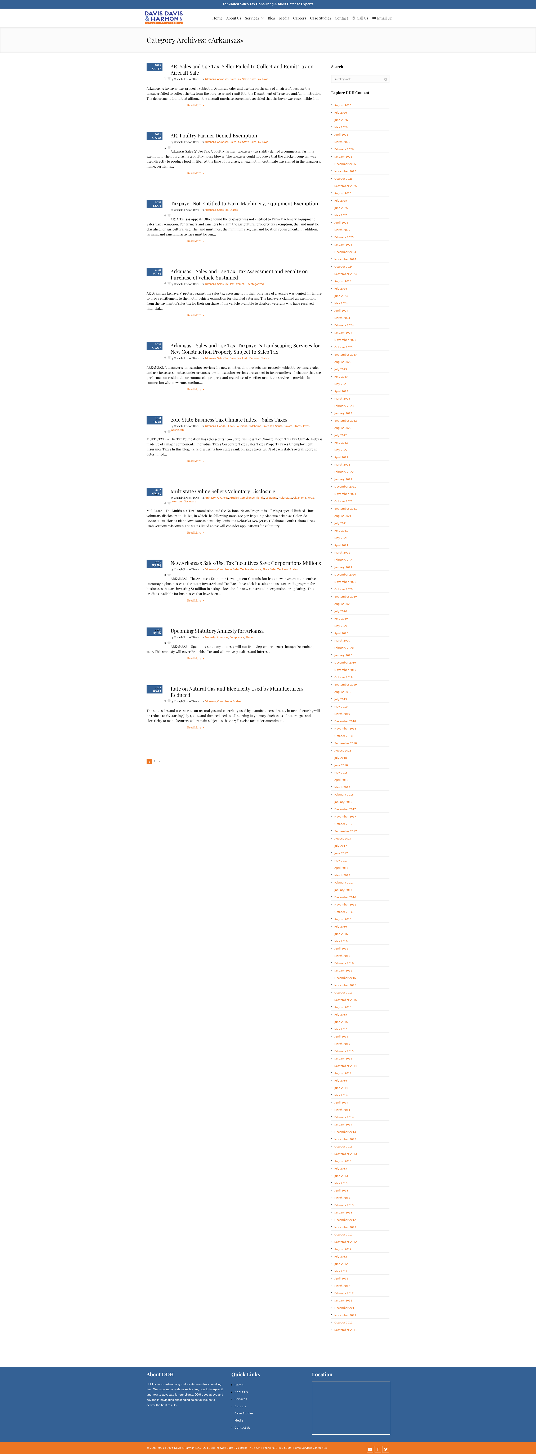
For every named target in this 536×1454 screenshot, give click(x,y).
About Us (233, 18)
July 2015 (340, 1014)
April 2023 (341, 391)
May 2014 (341, 1095)
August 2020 (342, 603)
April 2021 (341, 545)
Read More (194, 105)
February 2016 (344, 963)
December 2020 (345, 574)
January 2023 (343, 413)
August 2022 (342, 427)
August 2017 (342, 838)
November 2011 (345, 1315)
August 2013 (342, 1161)
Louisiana (241, 426)
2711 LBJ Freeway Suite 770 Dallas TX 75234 (232, 1447)
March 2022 (342, 464)
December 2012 (345, 1219)
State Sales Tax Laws (255, 79)
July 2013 (340, 1168)
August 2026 (342, 105)
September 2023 (345, 354)
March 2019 (342, 713)
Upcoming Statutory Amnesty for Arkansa (217, 630)
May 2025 (341, 215)
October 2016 (343, 911)
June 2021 (341, 530)
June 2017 (341, 853)
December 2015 (345, 977)
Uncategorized (255, 284)
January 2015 (343, 1058)
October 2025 (343, 178)
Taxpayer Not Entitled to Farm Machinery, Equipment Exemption (244, 203)
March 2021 (342, 552)
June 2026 (341, 120)
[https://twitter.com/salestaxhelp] (386, 1449)
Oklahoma (255, 426)
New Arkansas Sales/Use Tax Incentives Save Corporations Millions (246, 562)
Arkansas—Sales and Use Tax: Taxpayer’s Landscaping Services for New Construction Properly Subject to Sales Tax (245, 348)
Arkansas (210, 79)
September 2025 (345, 186)
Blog (271, 18)
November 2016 (345, 904)
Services (252, 18)
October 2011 (343, 1322)
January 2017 (343, 889)
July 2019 (340, 699)
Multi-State (285, 497)
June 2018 (341, 765)
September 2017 (345, 831)
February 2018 (344, 794)
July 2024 (340, 288)
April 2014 (341, 1102)
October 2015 (343, 992)
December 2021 (345, 486)
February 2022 (344, 471)
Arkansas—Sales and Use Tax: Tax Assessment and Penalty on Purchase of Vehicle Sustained (239, 274)
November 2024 (345, 259)
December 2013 (345, 1131)
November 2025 (345, 171)
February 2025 (344, 237)
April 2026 (341, 134)
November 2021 (345, 493)
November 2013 (345, 1139)
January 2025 (343, 244)
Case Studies (320, 18)
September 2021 (345, 508)
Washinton (177, 429)
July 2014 (340, 1080)
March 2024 (342, 318)
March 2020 (342, 640)
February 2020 (344, 647)
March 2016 (342, 955)
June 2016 (341, 933)
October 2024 (343, 266)
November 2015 (345, 985)
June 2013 (341, 1175)
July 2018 (340, 757)
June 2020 (341, 618)
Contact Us (242, 1427)
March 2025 (342, 230)
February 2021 (344, 559)
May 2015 (341, 1029)
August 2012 (342, 1249)
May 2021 (341, 537)
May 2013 (341, 1183)
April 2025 (341, 222)
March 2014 (342, 1109)
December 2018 (345, 721)
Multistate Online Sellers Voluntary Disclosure (223, 491)
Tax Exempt (237, 284)
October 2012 (343, 1234)
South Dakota (283, 426)
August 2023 (342, 362)
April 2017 (341, 867)
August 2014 (342, 1073)
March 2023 (342, 398)
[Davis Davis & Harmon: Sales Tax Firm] (164, 18)
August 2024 (342, 281)
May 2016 (341, 941)
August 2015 (342, 1007)
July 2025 (340, 200)
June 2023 (341, 376)
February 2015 (344, 1051)
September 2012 (345, 1241)
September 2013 (345, 1153)
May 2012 (341, 1271)
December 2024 (345, 252)
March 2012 (342, 1285)
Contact (341, 18)
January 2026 (343, 156)
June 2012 (341, 1263)
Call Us (362, 18)
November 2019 (345, 669)
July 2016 (340, 926)
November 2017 (345, 816)
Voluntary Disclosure (183, 501)
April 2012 (341, 1278)
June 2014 (341, 1087)
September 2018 (345, 743)
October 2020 (343, 589)
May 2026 (341, 127)
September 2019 (345, 684)
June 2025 (341, 208)
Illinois (230, 426)
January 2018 (343, 801)
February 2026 (344, 149)
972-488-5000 (281, 1447)
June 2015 (341, 1021)
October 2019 (343, 677)
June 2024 (341, 296)
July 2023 (340, 369)
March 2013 (342, 1197)
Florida (221, 426)
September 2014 (345, 1065)
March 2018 (342, 787)
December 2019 (345, 662)
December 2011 (345, 1307)
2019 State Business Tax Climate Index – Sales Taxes (229, 419)
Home (217, 18)
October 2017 (343, 823)
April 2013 (341, 1190)
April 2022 (341, 457)
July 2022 (340, 435)
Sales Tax (235, 79)
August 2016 (342, 919)
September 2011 (345, 1329)
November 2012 (345, 1227)
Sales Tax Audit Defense (244, 358)
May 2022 (341, 449)
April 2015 (341, 1036)
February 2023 (344, 405)
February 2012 (344, 1293)
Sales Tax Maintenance (247, 569)
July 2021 (340, 523)
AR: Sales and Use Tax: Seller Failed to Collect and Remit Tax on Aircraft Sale (242, 69)
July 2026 (340, 112)
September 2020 (345, 596)
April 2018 (341, 779)
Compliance (247, 497)
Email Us (384, 18)
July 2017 (340, 845)
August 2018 (342, 750)
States (234, 209)
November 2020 (345, 581)
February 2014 (344, 1117)
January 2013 (343, 1212)
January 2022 (343, 479)
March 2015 (342, 1043)
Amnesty (210, 497)
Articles (234, 497)
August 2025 (342, 193)
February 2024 (344, 325)
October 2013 (343, 1146)
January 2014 (343, 1124)
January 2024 (343, 332)
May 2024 (341, 303)
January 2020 (343, 655)
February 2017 (344, 882)
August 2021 (342, 515)
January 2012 (343, 1300)
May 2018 (341, 772)
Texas (306, 426)
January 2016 (343, 970)
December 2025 (345, 164)
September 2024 (345, 274)
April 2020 (341, 633)
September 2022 (345, 420)
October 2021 (343, 501)
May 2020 (341, 625)
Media (284, 18)
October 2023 (343, 347)
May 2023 (341, 383)
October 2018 (343, 735)
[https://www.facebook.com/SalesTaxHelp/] (378, 1449)
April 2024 (341, 310)
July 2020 (340, 611)
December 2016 (345, 897)
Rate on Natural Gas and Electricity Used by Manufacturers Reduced (237, 691)
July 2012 (340, 1256)
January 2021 (343, 567)
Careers (299, 18)
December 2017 (345, 809)
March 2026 (342, 142)
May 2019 (341, 706)
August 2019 (342, 691)
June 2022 (341, 442)
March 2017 (342, 875)
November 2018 (345, 728)
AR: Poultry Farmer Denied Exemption (214, 135)
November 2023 (345, 340)
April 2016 (341, 948)
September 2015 (345, 999)
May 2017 (341, 860)
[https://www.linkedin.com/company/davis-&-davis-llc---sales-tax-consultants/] (370, 1449)
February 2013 (344, 1205)
